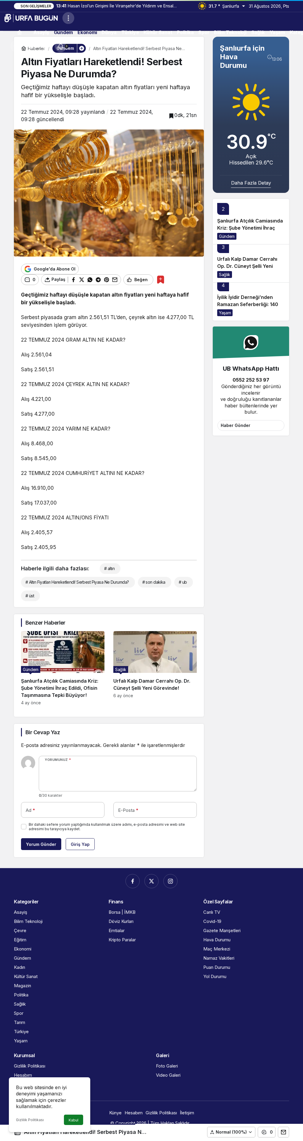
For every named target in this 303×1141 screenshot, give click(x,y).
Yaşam (225, 312)
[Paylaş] (283, 1132)
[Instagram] (170, 881)
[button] (31, 46)
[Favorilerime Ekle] (160, 279)
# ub (183, 582)
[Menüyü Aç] (68, 18)
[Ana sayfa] (19, 32)
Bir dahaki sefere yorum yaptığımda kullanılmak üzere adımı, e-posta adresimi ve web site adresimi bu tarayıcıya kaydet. (107, 826)
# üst (29, 595)
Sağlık (224, 274)
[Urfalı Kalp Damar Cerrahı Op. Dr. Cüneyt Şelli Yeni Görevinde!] (155, 668)
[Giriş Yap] (46, 46)
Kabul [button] (73, 1120)
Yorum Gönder (41, 844)
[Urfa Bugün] (31, 17)
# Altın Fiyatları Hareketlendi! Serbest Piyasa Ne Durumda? (77, 582)
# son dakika (153, 582)
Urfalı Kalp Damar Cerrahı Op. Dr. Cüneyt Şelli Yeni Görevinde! (247, 266)
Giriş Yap (80, 844)
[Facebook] (132, 881)
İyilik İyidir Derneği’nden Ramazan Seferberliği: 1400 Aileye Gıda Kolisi (249, 304)
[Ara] (16, 46)
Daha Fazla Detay (251, 183)
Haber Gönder (235, 425)
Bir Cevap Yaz (42, 732)
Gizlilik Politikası (30, 1120)
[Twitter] (151, 881)
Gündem (227, 236)
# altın (109, 568)
